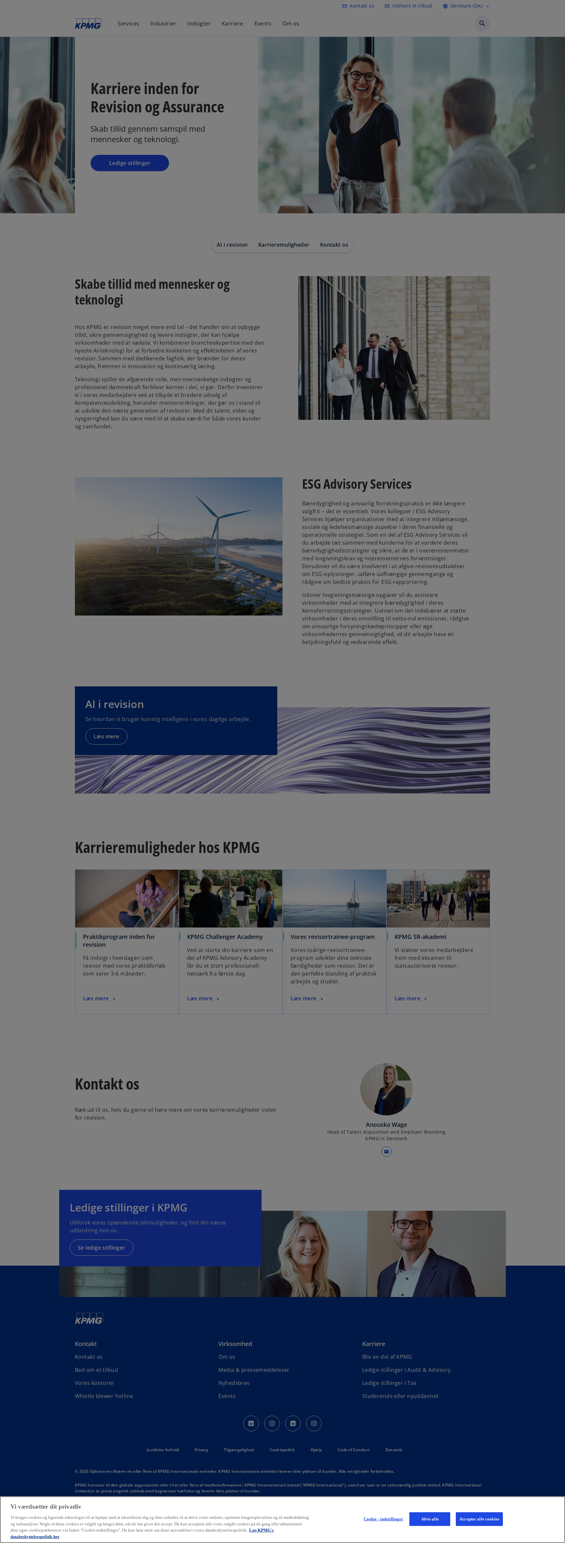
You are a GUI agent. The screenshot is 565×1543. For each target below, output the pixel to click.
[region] (282, 1519)
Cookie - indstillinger (383, 1519)
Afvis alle (430, 1519)
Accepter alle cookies (479, 1519)
